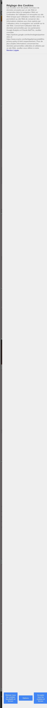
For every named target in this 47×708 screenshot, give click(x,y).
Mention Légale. (13, 50)
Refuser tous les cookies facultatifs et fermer (11, 698)
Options (26, 698)
